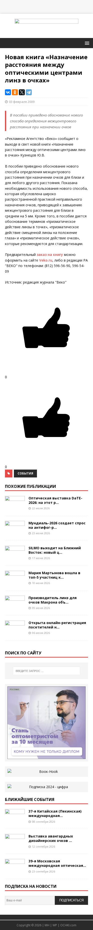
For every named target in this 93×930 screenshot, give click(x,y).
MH (47, 925)
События (25, 473)
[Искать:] (46, 671)
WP (55, 925)
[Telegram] (29, 92)
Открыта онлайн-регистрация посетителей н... (57, 624)
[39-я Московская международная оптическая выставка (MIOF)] (15, 871)
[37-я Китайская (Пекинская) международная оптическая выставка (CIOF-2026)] (15, 821)
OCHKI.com (68, 925)
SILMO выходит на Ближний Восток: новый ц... (55, 550)
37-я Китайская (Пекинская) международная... (55, 813)
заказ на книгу (50, 254)
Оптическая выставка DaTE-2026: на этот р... (55, 500)
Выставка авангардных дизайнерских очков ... (51, 838)
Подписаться (71, 900)
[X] (22, 92)
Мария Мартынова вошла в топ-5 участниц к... (54, 575)
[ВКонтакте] (8, 92)
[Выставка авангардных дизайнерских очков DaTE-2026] (15, 846)
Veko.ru (45, 260)
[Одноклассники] (15, 92)
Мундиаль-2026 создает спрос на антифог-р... (57, 525)
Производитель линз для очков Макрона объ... (53, 600)
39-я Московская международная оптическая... (57, 863)
